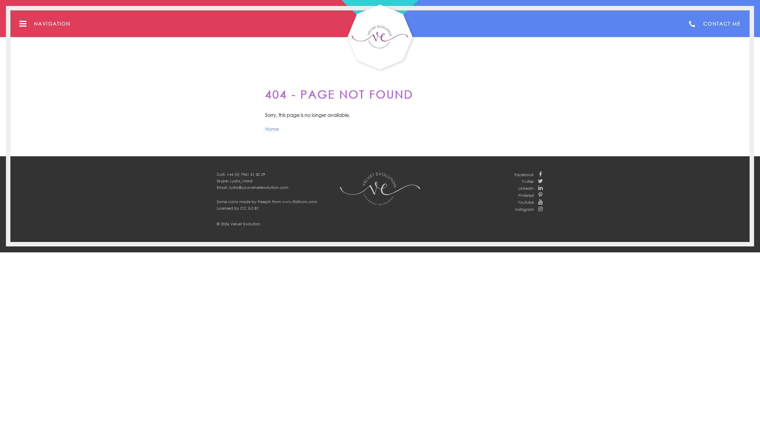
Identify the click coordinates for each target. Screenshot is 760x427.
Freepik (264, 201)
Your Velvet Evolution (380, 37)
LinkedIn (526, 188)
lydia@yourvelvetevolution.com (258, 187)
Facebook (524, 174)
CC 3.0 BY (249, 208)
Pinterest (526, 195)
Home (272, 129)
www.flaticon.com (299, 201)
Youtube (526, 202)
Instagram (524, 209)
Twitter (528, 181)
